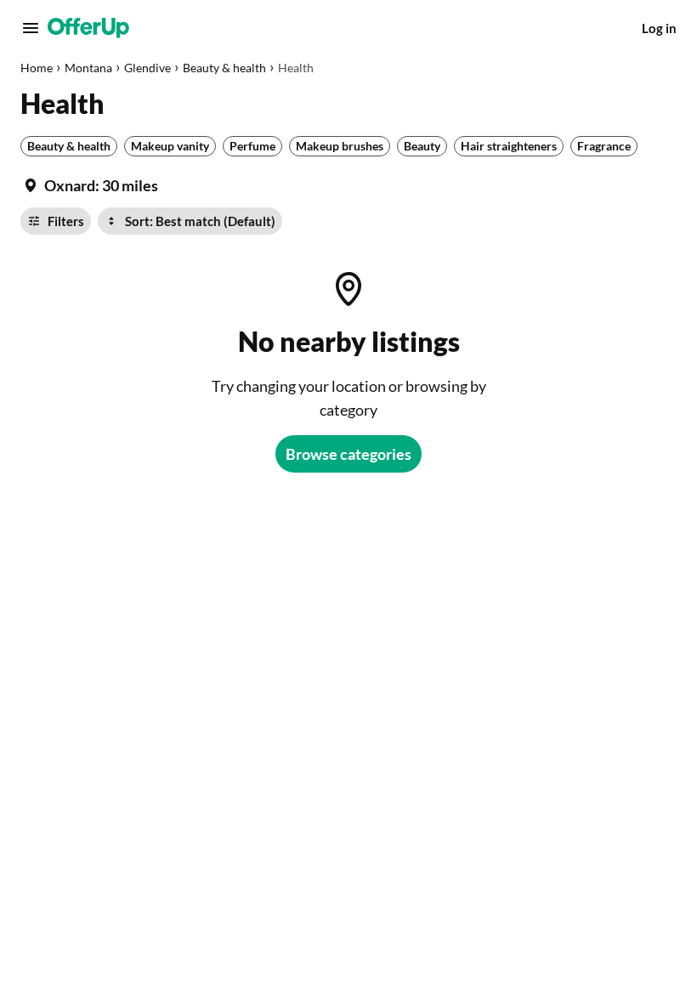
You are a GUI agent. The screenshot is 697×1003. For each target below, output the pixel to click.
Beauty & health (224, 67)
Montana (88, 67)
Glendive (147, 67)
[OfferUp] (88, 28)
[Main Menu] (30, 28)
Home (36, 67)
